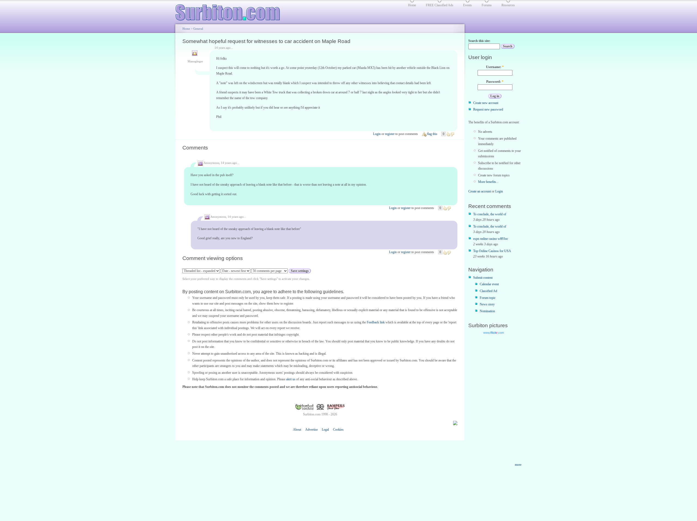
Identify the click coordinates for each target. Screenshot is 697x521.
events (467, 5)
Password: (494, 82)
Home (186, 28)
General (198, 28)
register (390, 134)
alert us (290, 379)
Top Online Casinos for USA (492, 251)
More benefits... (488, 182)
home (412, 5)
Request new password (488, 109)
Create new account (485, 103)
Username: (495, 67)
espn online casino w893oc (490, 239)
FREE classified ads (439, 5)
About (297, 429)
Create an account (479, 191)
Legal (325, 429)
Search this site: (479, 41)
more (518, 465)
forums (487, 5)
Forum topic (488, 298)
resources (508, 5)
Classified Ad (488, 291)
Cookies (338, 429)
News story (487, 304)
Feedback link (376, 322)
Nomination (487, 311)
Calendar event (489, 284)
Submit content (483, 278)
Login (377, 134)
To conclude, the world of (489, 214)
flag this (432, 134)
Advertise (311, 429)
